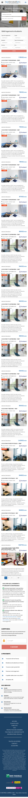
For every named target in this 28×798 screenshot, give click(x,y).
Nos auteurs (23, 764)
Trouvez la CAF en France (12, 658)
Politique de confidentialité (14, 732)
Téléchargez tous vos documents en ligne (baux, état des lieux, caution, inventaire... (14, 697)
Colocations (14, 765)
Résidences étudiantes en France (15, 663)
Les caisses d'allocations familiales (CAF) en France (13, 768)
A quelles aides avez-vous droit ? (14, 675)
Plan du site (14, 723)
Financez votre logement (12, 671)
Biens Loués (18, 769)
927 (18, 577)
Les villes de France (7, 765)
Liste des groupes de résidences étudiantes (16, 767)
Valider (14, 51)
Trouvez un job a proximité (13, 667)
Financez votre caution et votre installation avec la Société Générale (12, 710)
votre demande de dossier (10, 616)
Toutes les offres (14, 741)
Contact (14, 743)
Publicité (14, 725)
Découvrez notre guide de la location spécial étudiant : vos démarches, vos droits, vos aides (13, 691)
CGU (14, 728)
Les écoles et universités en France (14, 769)
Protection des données (14, 730)
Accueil (14, 721)
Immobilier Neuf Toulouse (8, 764)
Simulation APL (9, 679)
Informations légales (14, 734)
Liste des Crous (17, 764)
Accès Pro (14, 746)
